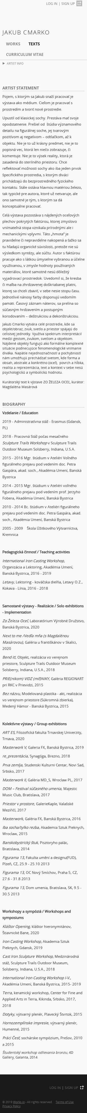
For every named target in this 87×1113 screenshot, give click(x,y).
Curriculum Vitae (25, 54)
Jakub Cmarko (26, 32)
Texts (34, 44)
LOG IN (52, 3)
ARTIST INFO (15, 63)
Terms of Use (65, 1102)
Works (13, 44)
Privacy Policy (11, 1106)
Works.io (19, 1102)
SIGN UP (68, 3)
